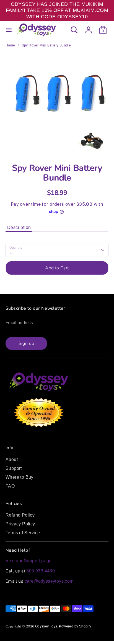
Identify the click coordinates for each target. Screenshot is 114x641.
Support (14, 468)
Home (10, 45)
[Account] (88, 27)
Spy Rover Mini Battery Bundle (46, 45)
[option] (57, 103)
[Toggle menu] (8, 29)
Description (19, 227)
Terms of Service (23, 532)
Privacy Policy (20, 524)
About (12, 459)
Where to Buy (19, 477)
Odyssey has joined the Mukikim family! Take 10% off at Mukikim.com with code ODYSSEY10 (57, 10)
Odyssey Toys (46, 626)
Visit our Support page (29, 560)
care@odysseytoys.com (49, 581)
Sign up (26, 343)
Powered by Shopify (75, 626)
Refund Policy (20, 515)
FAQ (10, 486)
